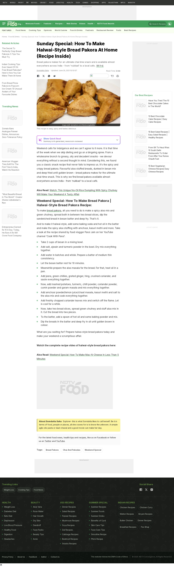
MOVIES (34, 3)
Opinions (48, 30)
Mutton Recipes (127, 514)
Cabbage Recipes (70, 534)
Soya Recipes (68, 525)
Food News (21, 30)
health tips (69, 437)
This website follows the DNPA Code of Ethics (109, 557)
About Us (21, 557)
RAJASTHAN (113, 3)
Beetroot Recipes (70, 539)
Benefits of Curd (98, 520)
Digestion (8, 534)
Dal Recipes (67, 530)
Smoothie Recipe (98, 534)
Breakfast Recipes (128, 527)
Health (91, 23)
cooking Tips (35, 30)
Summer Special (98, 502)
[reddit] (54, 76)
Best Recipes (130, 30)
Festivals (90, 30)
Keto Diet (8, 516)
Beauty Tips (38, 534)
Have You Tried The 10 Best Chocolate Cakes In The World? (158, 103)
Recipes (59, 23)
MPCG (123, 3)
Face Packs (38, 530)
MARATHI (131, 3)
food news (57, 437)
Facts (118, 30)
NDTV (5, 3)
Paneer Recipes (69, 516)
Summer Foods (97, 511)
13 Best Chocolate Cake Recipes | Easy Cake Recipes (157, 119)
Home (4, 37)
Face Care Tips (98, 530)
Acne (35, 539)
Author (44, 557)
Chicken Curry (146, 507)
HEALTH (70, 3)
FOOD (51, 3)
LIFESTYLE (60, 3)
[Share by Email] (112, 76)
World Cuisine (61, 30)
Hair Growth (38, 516)
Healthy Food (10, 530)
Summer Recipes (98, 507)
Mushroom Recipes (70, 520)
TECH (78, 3)
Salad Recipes (68, 511)
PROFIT (21, 3)
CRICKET (43, 3)
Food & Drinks (76, 30)
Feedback (33, 557)
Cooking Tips (23, 490)
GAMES (85, 3)
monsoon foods (33, 23)
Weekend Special (93, 450)
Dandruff (37, 525)
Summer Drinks (97, 516)
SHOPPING (95, 3)
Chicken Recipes (127, 507)
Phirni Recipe (97, 539)
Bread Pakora (52, 450)
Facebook (102, 437)
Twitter (48, 441)
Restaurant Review (105, 30)
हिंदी (27, 3)
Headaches (9, 539)
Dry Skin (37, 520)
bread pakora (54, 210)
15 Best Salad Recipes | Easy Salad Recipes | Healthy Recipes (158, 135)
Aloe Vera (37, 507)
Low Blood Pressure (13, 525)
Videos (82, 23)
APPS (104, 3)
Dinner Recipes (69, 507)
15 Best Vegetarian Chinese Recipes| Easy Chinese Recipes (158, 169)
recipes (82, 437)
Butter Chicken (126, 520)
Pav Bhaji (145, 527)
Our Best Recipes (144, 95)
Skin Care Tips (97, 525)
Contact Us (55, 557)
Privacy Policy (7, 557)
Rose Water (38, 511)
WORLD (12, 3)
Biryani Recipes (145, 514)
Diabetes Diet (10, 511)
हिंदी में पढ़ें (100, 66)
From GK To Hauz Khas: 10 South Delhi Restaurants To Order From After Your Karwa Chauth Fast (159, 153)
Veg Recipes (67, 502)
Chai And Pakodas (71, 450)
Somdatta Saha (43, 70)
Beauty (35, 502)
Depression (9, 520)
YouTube (60, 441)
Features (48, 23)
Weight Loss (9, 490)
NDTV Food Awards (105, 23)
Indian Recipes (126, 502)
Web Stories (71, 23)
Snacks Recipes (69, 543)
